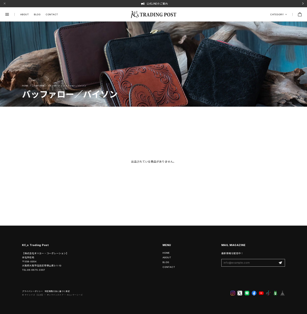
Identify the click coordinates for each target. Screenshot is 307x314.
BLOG (37, 14)
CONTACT (52, 14)
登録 (280, 262)
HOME (166, 252)
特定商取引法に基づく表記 (57, 291)
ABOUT (24, 14)
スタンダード (54, 86)
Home (25, 86)
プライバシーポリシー (32, 291)
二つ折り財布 (38, 86)
